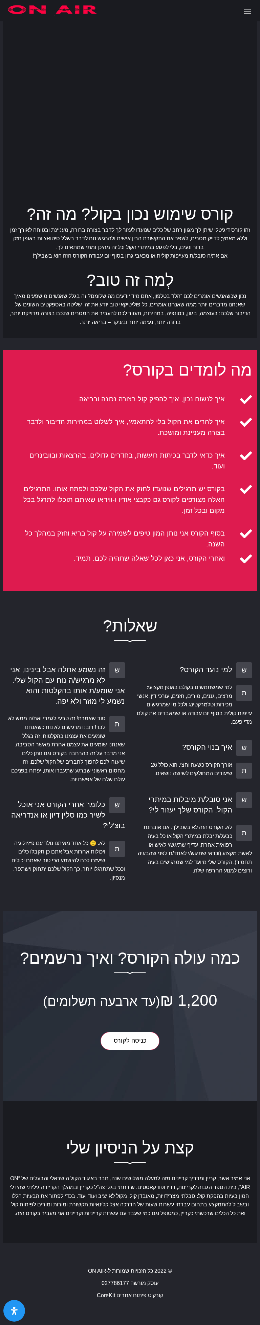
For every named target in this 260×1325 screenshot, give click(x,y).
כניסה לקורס (130, 1040)
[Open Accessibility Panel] (14, 1311)
